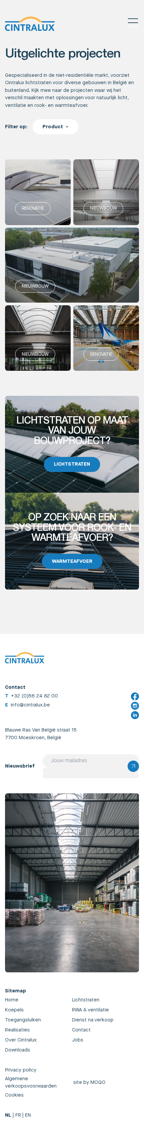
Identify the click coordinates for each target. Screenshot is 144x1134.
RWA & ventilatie (90, 1010)
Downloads (17, 1050)
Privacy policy (21, 1070)
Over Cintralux (21, 1040)
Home (11, 1000)
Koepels (14, 1010)
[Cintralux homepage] (30, 23)
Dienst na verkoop (93, 1020)
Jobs (77, 1040)
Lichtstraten (85, 1000)
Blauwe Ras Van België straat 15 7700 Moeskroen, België (41, 734)
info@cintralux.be (30, 705)
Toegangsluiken (23, 1020)
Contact (81, 1030)
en (28, 1115)
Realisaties (17, 1030)
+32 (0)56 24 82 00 (34, 696)
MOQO (97, 1082)
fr (18, 1115)
